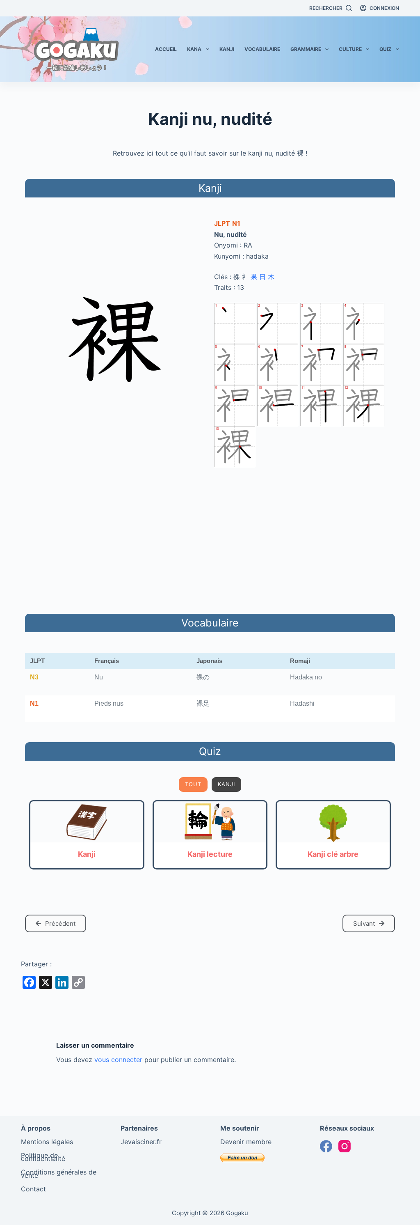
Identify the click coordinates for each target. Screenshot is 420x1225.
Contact (33, 1189)
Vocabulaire (262, 49)
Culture (350, 49)
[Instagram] (344, 1146)
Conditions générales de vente (58, 1173)
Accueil (166, 49)
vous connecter (118, 1059)
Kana (194, 49)
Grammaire (305, 49)
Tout (193, 784)
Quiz (385, 49)
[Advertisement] (210, 539)
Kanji (226, 49)
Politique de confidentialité (43, 1157)
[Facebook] (326, 1146)
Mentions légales (47, 1142)
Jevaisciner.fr (141, 1142)
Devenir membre (246, 1142)
